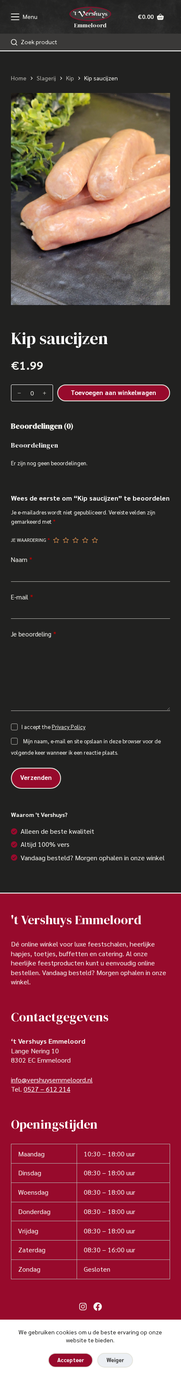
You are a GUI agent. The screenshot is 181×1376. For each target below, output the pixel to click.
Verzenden (36, 777)
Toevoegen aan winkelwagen (113, 392)
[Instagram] (83, 1306)
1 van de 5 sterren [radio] (56, 540)
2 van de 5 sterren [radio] (66, 540)
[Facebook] (97, 1306)
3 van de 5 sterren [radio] (75, 540)
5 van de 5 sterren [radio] (95, 540)
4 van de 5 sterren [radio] (85, 540)
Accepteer (70, 1359)
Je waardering (30, 539)
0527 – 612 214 (47, 1088)
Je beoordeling (33, 634)
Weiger (115, 1359)
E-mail (22, 597)
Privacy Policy (68, 726)
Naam (21, 559)
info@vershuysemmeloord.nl (52, 1079)
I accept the (53, 726)
